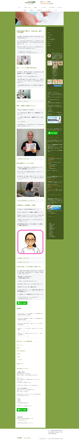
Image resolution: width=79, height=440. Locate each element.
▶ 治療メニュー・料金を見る (22, 101)
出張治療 (50, 226)
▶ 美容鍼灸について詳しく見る (23, 258)
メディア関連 (19, 359)
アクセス (50, 230)
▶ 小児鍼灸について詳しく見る (23, 262)
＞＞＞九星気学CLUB (59, 114)
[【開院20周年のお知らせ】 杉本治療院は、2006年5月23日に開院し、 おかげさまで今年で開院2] (49, 81)
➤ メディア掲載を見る (21, 121)
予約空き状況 (51, 225)
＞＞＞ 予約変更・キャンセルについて (53, 99)
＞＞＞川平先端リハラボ (52, 213)
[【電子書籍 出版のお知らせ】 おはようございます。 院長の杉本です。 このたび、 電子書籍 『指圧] (60, 63)
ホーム (50, 222)
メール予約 (51, 231)
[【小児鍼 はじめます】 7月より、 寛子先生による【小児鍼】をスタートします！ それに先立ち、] (49, 63)
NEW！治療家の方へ (52, 236)
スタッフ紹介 (51, 235)
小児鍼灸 (18, 356)
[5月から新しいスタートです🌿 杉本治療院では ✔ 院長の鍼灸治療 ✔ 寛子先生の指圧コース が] (60, 81)
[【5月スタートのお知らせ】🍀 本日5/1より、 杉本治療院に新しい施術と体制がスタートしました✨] (55, 81)
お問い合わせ (51, 232)
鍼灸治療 (18, 347)
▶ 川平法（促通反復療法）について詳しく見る (26, 200)
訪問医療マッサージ (52, 227)
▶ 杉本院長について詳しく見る (23, 158)
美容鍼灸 (18, 353)
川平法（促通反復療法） (21, 350)
